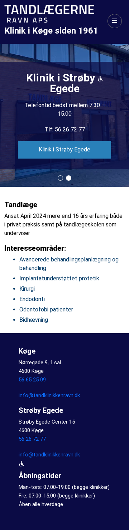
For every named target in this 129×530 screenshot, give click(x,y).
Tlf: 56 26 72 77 (64, 129)
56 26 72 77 (32, 439)
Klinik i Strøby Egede (64, 149)
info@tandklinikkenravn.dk (49, 395)
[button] (60, 178)
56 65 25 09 (32, 379)
